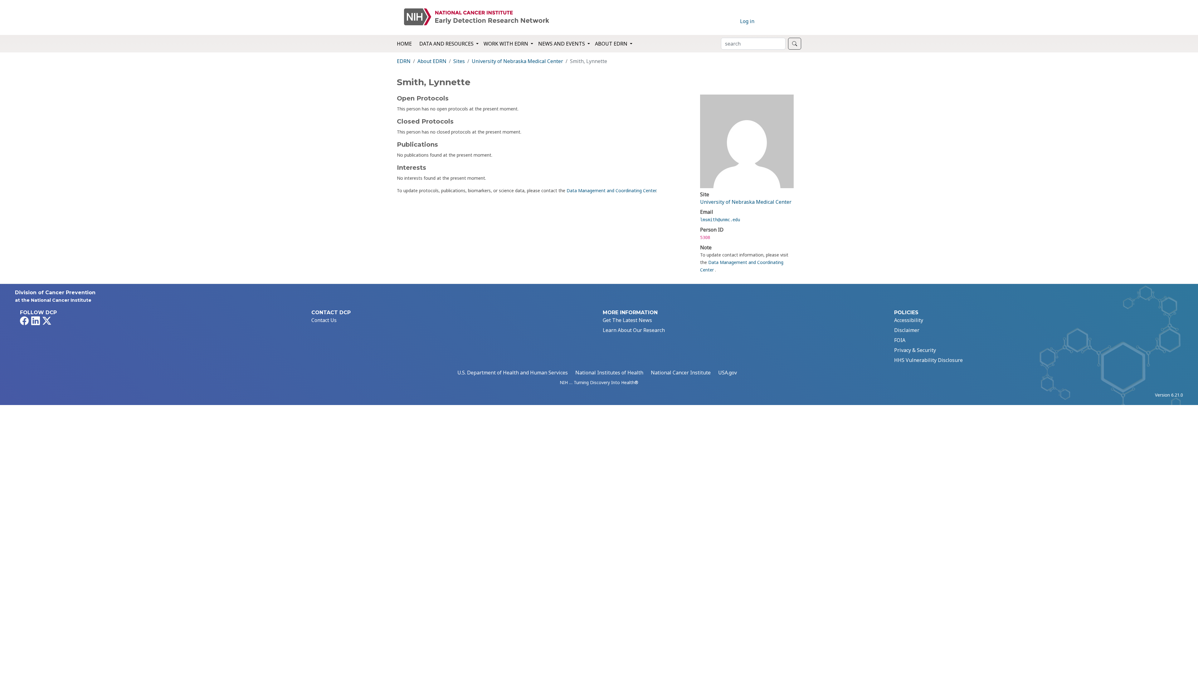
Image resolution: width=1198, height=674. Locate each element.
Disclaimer (906, 330)
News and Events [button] (562, 43)
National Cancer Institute (681, 372)
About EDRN (431, 61)
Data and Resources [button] (447, 43)
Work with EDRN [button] (506, 43)
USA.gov (727, 372)
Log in (747, 21)
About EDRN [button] (612, 43)
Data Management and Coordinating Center (611, 190)
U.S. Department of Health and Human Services (512, 372)
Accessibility (908, 320)
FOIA (899, 340)
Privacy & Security (915, 350)
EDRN (404, 61)
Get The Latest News (627, 320)
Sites (459, 61)
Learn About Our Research (634, 330)
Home (404, 43)
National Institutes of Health (609, 372)
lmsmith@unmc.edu (720, 219)
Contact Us (324, 320)
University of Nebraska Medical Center (517, 61)
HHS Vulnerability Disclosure (928, 360)
